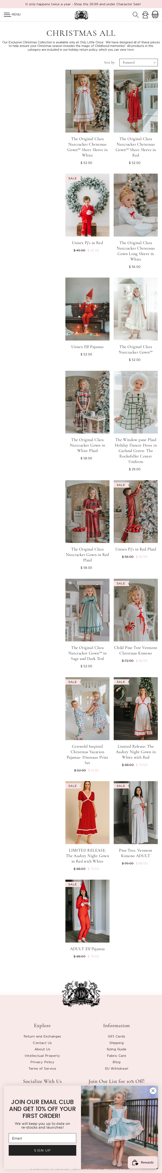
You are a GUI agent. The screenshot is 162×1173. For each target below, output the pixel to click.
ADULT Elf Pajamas (87, 948)
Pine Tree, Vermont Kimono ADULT (135, 853)
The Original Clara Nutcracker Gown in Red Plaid (87, 555)
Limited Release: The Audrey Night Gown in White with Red (136, 752)
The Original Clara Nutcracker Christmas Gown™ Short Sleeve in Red (136, 147)
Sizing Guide (117, 1049)
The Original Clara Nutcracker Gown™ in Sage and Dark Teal (87, 653)
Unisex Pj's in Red (87, 242)
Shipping (116, 1042)
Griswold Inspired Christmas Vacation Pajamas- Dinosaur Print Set (87, 754)
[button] (6, 14)
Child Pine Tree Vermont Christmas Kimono (135, 650)
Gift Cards (116, 1036)
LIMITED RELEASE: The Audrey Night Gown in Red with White (87, 856)
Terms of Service (42, 1068)
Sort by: (109, 62)
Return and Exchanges (42, 1036)
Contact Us (42, 1042)
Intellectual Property (42, 1055)
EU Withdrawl (116, 1068)
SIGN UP (42, 1150)
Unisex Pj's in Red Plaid (135, 549)
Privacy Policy (42, 1062)
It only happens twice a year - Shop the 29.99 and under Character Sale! (83, 4)
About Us (42, 1049)
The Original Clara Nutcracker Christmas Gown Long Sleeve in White (136, 251)
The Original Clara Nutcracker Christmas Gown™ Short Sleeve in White (87, 147)
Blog (116, 1062)
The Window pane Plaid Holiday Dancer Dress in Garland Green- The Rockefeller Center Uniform (136, 450)
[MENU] (6, 14)
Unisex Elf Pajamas (87, 346)
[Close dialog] (153, 1090)
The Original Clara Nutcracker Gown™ (136, 349)
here (130, 49)
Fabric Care (116, 1055)
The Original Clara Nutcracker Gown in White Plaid (87, 445)
